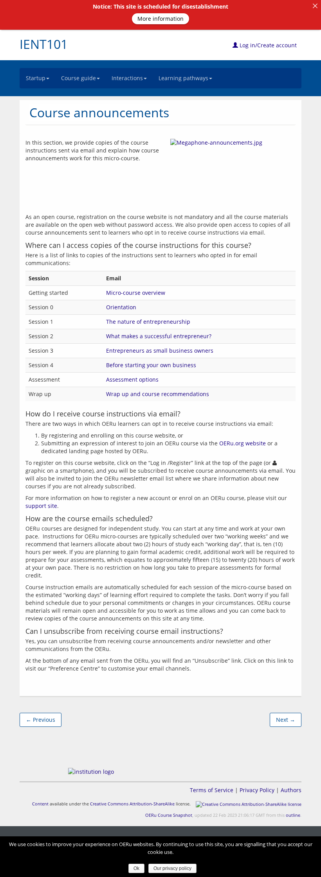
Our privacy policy (172, 868)
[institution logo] (91, 772)
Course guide (78, 78)
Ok (136, 868)
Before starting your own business (151, 365)
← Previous (40, 719)
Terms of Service (211, 790)
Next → (285, 719)
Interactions (127, 78)
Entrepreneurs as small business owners (159, 350)
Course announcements (99, 112)
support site (41, 505)
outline (293, 815)
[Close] (315, 6)
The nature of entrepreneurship (148, 321)
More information (160, 18)
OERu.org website (242, 443)
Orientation (121, 307)
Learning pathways (183, 78)
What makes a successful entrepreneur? (158, 336)
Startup (35, 78)
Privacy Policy (257, 790)
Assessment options (132, 379)
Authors (291, 790)
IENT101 (44, 44)
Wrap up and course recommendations (157, 394)
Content (40, 804)
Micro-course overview (135, 292)
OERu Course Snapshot (168, 815)
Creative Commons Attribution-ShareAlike (132, 804)
